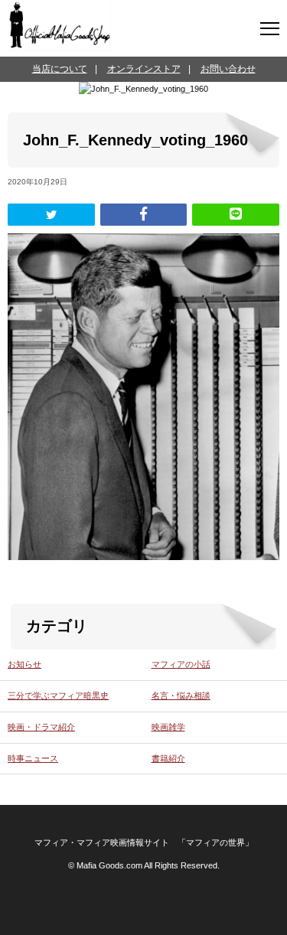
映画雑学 (168, 726)
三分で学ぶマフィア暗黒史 (58, 695)
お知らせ (24, 664)
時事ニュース (33, 758)
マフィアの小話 (181, 664)
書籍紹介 (168, 758)
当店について (59, 69)
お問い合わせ (228, 69)
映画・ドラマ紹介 (41, 726)
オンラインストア (144, 69)
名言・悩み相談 (181, 695)
